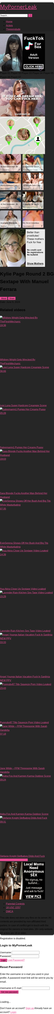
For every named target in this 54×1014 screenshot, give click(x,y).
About (3, 298)
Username (5, 952)
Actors (9, 25)
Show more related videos (14, 860)
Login (3, 960)
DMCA (9, 911)
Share (11, 298)
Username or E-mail (10, 988)
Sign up (30, 1008)
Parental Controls (15, 903)
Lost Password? (16, 960)
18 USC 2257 (13, 907)
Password (5, 956)
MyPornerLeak (18, 6)
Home (9, 21)
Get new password (9, 992)
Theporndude (13, 29)
